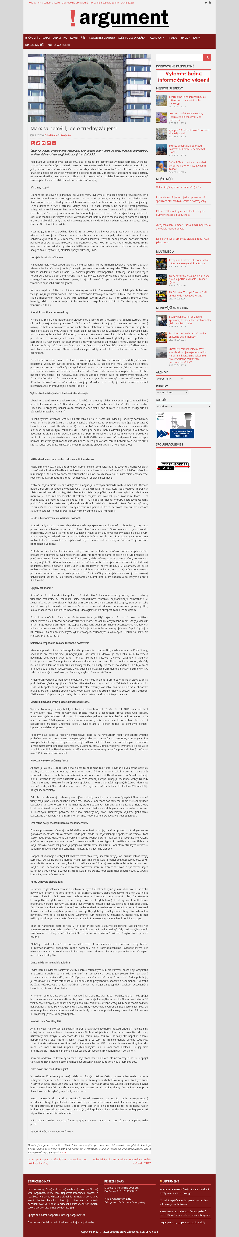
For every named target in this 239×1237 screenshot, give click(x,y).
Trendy (172, 37)
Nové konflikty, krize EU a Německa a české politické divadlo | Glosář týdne (189, 279)
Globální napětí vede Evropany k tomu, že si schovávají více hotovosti (186, 117)
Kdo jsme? (35, 2)
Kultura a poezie (59, 45)
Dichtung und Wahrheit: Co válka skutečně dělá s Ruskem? (187, 335)
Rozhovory (156, 37)
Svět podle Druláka (131, 37)
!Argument (171, 1181)
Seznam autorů (51, 2)
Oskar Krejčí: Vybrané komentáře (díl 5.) (178, 187)
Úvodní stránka (39, 37)
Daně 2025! (127, 2)
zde (63, 1152)
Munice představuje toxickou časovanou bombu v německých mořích (187, 149)
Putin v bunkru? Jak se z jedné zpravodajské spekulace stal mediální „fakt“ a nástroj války (190, 320)
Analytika (60, 37)
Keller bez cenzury (102, 37)
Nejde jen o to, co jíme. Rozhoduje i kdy (182, 1222)
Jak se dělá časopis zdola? (104, 2)
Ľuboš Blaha (51, 135)
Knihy (197, 37)
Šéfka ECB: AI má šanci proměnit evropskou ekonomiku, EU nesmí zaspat (187, 166)
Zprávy (185, 37)
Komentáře (77, 37)
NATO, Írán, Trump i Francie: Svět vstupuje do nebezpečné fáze (188, 294)
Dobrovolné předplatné (75, 2)
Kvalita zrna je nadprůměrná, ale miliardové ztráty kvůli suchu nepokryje (187, 100)
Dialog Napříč (34, 45)
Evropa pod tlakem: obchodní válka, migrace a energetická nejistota (189, 261)
